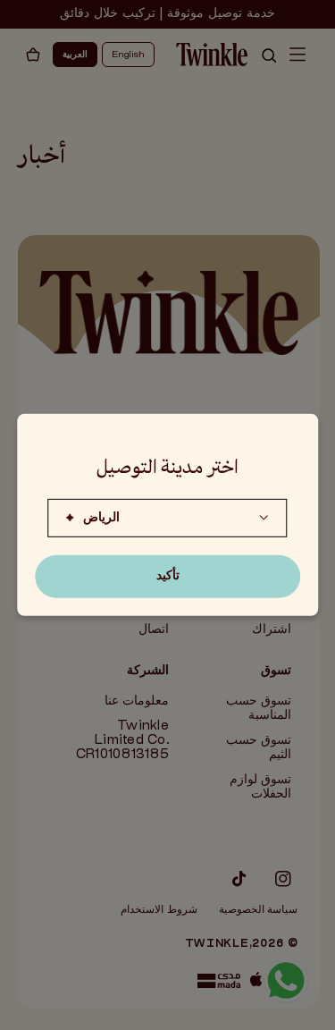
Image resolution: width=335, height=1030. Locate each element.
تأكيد (168, 576)
